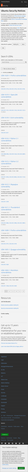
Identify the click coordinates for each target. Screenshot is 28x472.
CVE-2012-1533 (21, 110)
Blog (19, 438)
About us (3, 438)
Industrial (10, 426)
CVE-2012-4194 (5, 89)
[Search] (22, 2)
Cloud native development (7, 419)
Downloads (4, 402)
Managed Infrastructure (20, 415)
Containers (4, 399)
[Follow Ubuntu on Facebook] (6, 444)
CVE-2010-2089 (21, 154)
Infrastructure (9, 415)
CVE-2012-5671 (5, 132)
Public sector (16, 426)
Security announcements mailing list (9, 308)
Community (9, 438)
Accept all (21, 468)
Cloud (2, 389)
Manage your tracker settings (9, 468)
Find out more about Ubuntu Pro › (9, 343)
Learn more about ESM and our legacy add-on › (12, 346)
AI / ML (3, 369)
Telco (22, 426)
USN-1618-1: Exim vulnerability (12, 118)
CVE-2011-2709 (5, 201)
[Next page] (23, 291)
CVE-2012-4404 (13, 285)
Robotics (3, 373)
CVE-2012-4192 (13, 243)
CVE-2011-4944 (5, 177)
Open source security (6, 417)
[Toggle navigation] (26, 5)
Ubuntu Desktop (5, 382)
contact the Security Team (15, 25)
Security (3, 392)
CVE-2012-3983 (13, 223)
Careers (15, 438)
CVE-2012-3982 (5, 223)
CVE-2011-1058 (5, 285)
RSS (3, 48)
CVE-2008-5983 (5, 154)
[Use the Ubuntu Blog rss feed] (23, 444)
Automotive (4, 426)
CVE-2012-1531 (5, 110)
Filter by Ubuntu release (9, 68)
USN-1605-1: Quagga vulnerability (13, 249)
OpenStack (4, 356)
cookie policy (5, 464)
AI (1, 415)
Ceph (2, 360)
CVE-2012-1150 (21, 177)
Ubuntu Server (4, 386)
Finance (3, 428)
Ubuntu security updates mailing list (9, 305)
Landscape (3, 396)
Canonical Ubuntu (5, 1)
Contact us (4, 434)
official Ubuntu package (20, 16)
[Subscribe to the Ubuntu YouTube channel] (16, 444)
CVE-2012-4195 (13, 89)
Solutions (3, 412)
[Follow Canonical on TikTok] (20, 444)
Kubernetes (4, 363)
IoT (2, 376)
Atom (23, 44)
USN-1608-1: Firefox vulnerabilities (13, 230)
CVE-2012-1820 (5, 264)
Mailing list (15, 44)
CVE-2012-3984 (21, 223)
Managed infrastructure (7, 366)
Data (4, 415)
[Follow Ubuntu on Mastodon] (2, 444)
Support (3, 405)
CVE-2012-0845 (13, 177)
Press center (10, 440)
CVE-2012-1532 (13, 110)
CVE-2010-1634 (13, 154)
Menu (25, 2)
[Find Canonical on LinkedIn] (9, 444)
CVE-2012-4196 (21, 89)
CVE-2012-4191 (5, 243)
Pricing (2, 409)
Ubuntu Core (4, 379)
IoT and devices (16, 417)
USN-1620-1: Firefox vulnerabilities (13, 75)
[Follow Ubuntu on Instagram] (13, 444)
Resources (3, 440)
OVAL (18, 28)
